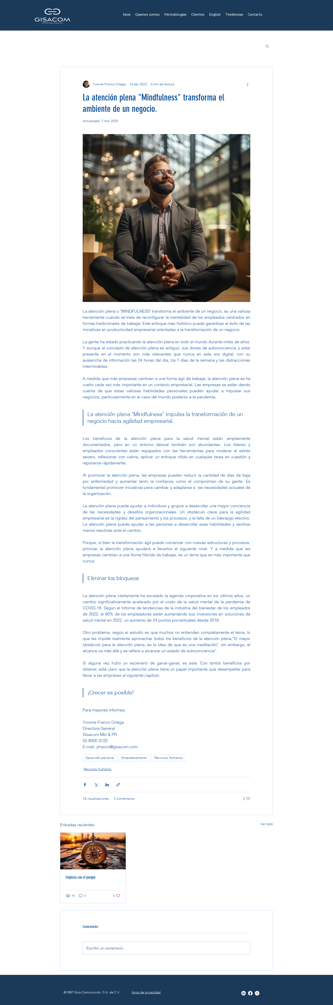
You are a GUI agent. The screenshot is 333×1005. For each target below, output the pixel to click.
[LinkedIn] (243, 993)
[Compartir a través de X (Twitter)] (96, 784)
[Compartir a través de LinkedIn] (107, 784)
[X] (257, 993)
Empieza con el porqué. (81, 877)
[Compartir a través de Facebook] (85, 784)
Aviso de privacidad (146, 992)
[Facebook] (250, 993)
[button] (267, 46)
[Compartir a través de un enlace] (118, 784)
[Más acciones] (247, 84)
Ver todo (267, 824)
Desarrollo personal (100, 758)
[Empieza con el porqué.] (93, 851)
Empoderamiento (134, 758)
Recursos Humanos (168, 758)
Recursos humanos (97, 769)
